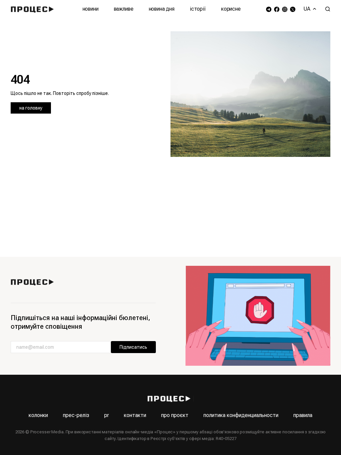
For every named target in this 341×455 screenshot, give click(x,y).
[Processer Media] (34, 9)
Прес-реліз (76, 415)
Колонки (38, 415)
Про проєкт (174, 415)
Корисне (231, 9)
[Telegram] (268, 9)
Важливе (124, 9)
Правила (302, 415)
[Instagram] (284, 9)
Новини (91, 9)
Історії (198, 9)
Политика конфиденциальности (240, 415)
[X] (292, 9)
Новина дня (161, 9)
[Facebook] (276, 9)
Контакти (135, 415)
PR (106, 415)
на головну (30, 108)
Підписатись (133, 347)
